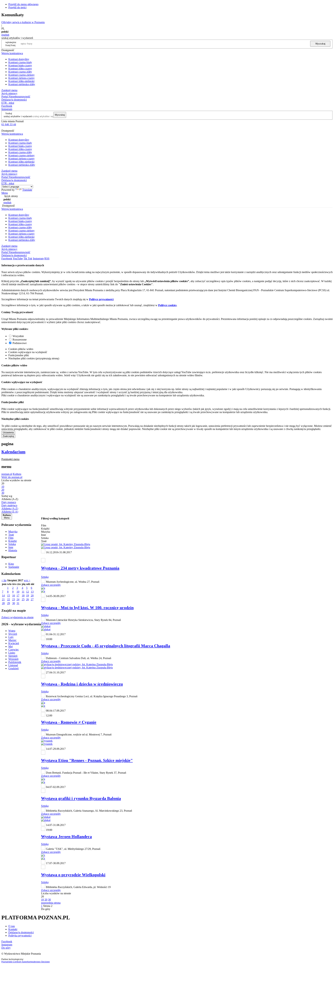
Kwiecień (13, 643)
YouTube (18, 258)
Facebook (6, 105)
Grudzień (13, 668)
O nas (11, 926)
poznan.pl (6, 474)
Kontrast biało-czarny (20, 65)
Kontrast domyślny (18, 59)
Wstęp (11, 630)
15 (8, 595)
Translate (27, 189)
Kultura (17, 474)
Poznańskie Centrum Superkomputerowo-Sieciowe (25, 962)
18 (23, 595)
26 (27, 599)
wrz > (27, 580)
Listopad (13, 665)
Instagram (6, 109)
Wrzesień (13, 659)
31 (18, 603)
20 (32, 595)
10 (18, 591)
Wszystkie (18, 336)
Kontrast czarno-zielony (21, 74)
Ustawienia (8, 432)
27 (32, 599)
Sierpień (12, 655)
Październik (14, 662)
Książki (12, 540)
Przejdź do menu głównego (23, 4)
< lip (3, 580)
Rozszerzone (20, 339)
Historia (12, 550)
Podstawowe (20, 343)
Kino (11, 563)
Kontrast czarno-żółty (20, 71)
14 (3, 595)
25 (23, 599)
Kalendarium (13, 451)
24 (18, 599)
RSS (46, 258)
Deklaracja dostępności (21, 932)
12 (27, 591)
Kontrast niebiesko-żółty (21, 84)
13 (32, 591)
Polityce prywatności (101, 299)
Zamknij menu (9, 90)
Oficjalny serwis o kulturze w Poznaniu (23, 22)
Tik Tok (27, 258)
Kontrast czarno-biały (20, 62)
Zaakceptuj (8, 436)
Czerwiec (13, 649)
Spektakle (13, 566)
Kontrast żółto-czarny (20, 68)
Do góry (45, 909)
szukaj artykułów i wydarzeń (18, 116)
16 (13, 595)
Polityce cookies (167, 305)
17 (18, 595)
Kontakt (12, 929)
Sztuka (12, 544)
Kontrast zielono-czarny (21, 78)
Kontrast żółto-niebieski (21, 81)
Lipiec (11, 652)
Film (10, 537)
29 (8, 603)
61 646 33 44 (8, 124)
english (5, 34)
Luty (11, 637)
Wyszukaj (320, 43)
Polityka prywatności (19, 935)
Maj (10, 646)
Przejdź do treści (17, 7)
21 (3, 599)
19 (27, 595)
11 (23, 591)
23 (13, 599)
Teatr (11, 534)
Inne (10, 547)
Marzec (12, 640)
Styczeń (12, 633)
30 (13, 603)
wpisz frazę (13, 44)
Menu (4, 192)
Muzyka (12, 531)
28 (3, 603)
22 (8, 599)
